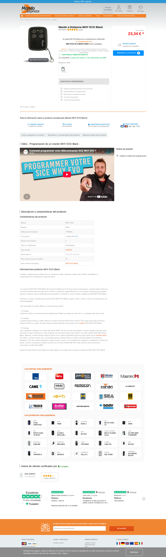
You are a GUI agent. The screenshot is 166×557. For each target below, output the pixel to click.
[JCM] (83, 376)
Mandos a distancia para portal (38, 16)
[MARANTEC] (130, 376)
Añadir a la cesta (126, 53)
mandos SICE (101, 335)
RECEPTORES (108, 16)
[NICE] (36, 376)
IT (141, 543)
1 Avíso (81, 29)
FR (118, 543)
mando (81, 323)
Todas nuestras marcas (65, 16)
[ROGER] (36, 396)
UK (127, 543)
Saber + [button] (65, 553)
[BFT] (59, 376)
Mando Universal (85, 16)
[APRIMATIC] (130, 406)
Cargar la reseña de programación (133, 156)
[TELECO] (36, 406)
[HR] (130, 396)
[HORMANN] (83, 396)
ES (136, 543)
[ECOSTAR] (59, 406)
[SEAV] (107, 406)
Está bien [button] (134, 552)
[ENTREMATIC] (83, 406)
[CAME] (36, 386)
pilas (98, 16)
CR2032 (69, 250)
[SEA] (107, 396)
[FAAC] (59, 386)
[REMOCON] (83, 386)
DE (123, 543)
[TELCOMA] (107, 376)
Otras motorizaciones (126, 16)
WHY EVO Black (72, 263)
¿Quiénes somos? (90, 543)
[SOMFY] (59, 396)
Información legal (90, 544)
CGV (86, 546)
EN (132, 543)
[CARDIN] (107, 386)
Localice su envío (58, 543)
